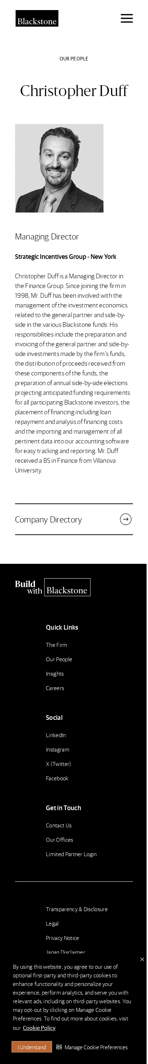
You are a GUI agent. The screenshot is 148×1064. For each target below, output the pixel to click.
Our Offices (59, 839)
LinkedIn (56, 735)
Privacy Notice (62, 937)
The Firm (57, 644)
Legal (52, 923)
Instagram (57, 749)
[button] (92, 1046)
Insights (55, 673)
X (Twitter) (58, 763)
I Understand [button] (32, 1047)
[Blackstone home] (74, 587)
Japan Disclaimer (65, 952)
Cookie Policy (39, 1027)
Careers (55, 687)
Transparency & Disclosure (77, 909)
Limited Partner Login (71, 854)
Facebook (57, 778)
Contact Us (58, 825)
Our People (59, 659)
